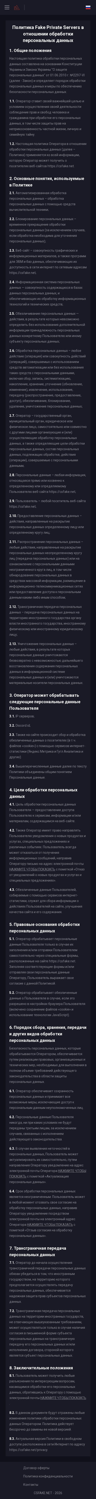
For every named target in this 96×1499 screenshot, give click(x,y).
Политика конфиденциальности (48, 1476)
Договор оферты (36, 1468)
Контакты (30, 1484)
